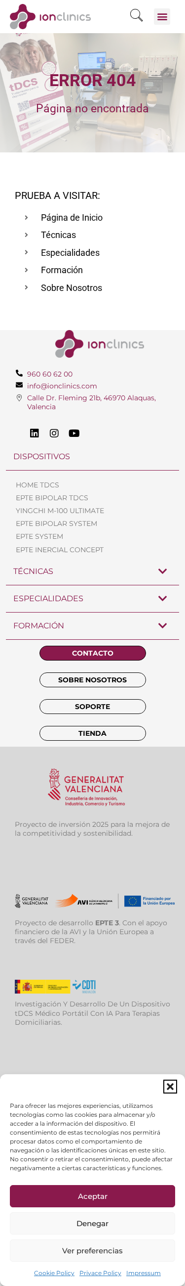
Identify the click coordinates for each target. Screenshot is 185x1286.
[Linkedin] (34, 433)
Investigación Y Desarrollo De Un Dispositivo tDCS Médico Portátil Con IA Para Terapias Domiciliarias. (92, 1013)
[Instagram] (54, 433)
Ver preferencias (92, 1250)
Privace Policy (100, 1273)
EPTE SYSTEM (39, 536)
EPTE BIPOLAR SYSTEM (56, 523)
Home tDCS (37, 484)
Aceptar (93, 1196)
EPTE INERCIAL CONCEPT (60, 549)
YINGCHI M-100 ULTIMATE (60, 510)
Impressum (143, 1273)
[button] (170, 1087)
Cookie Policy (54, 1273)
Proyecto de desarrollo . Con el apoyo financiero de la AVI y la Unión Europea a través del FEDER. (91, 931)
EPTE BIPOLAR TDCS (52, 497)
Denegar (92, 1223)
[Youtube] (74, 433)
